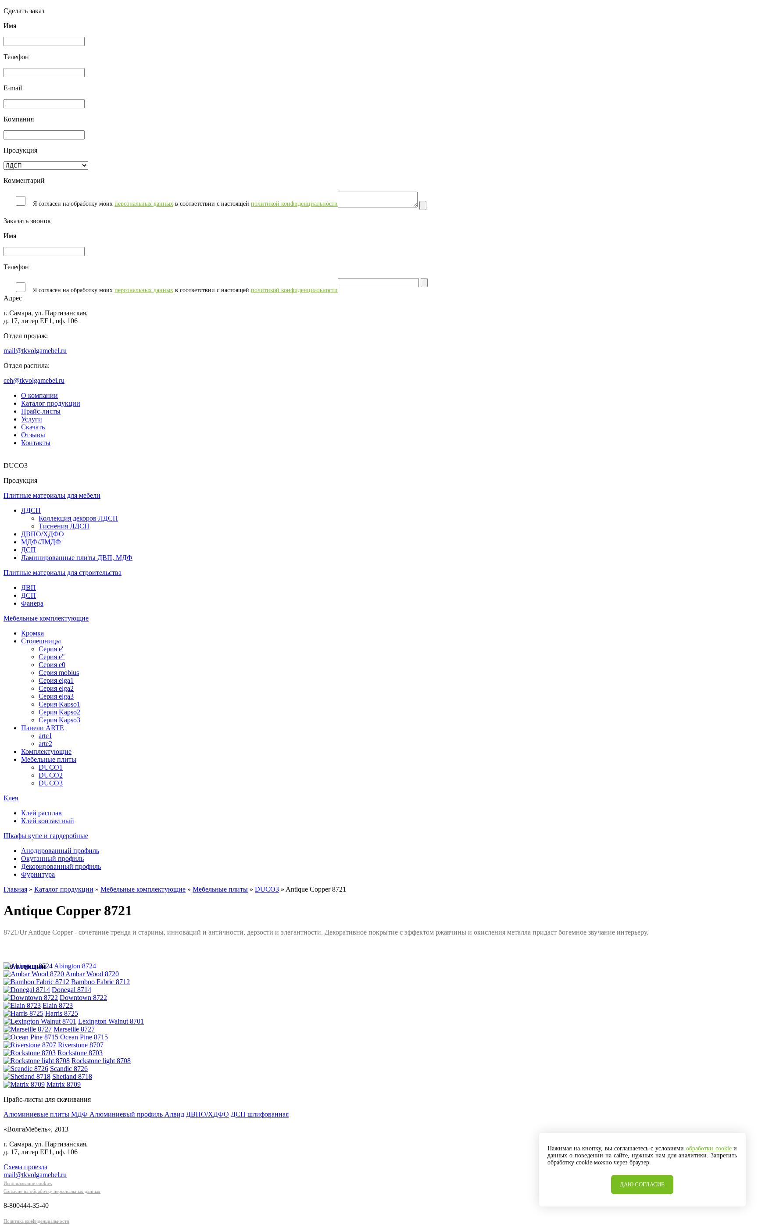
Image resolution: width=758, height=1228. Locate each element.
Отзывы (33, 435)
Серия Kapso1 (59, 704)
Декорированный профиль (61, 866)
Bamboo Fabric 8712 (100, 981)
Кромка (32, 633)
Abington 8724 (75, 966)
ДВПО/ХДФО (42, 534)
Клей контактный (47, 821)
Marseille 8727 (74, 1029)
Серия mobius (59, 672)
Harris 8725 (61, 1013)
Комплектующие (46, 751)
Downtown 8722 (83, 997)
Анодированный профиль (60, 850)
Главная (15, 889)
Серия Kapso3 (59, 720)
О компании (39, 395)
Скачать (33, 427)
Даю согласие (642, 1184)
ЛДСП (31, 510)
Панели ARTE (42, 728)
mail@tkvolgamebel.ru (35, 350)
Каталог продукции (50, 403)
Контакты (35, 442)
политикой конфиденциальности (294, 203)
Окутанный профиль (52, 858)
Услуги (31, 419)
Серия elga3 (56, 696)
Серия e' (51, 649)
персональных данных (143, 203)
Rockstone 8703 (80, 1053)
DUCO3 (51, 783)
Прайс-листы (41, 411)
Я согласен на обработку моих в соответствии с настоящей (185, 203)
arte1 (45, 735)
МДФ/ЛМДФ (41, 542)
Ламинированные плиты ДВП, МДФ (76, 557)
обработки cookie (709, 1148)
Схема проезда (25, 1167)
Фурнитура (38, 874)
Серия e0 (52, 664)
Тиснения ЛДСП (64, 526)
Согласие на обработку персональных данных (52, 1191)
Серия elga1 (56, 680)
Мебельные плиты (48, 759)
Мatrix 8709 (63, 1084)
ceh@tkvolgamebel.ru (34, 380)
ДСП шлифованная (260, 1114)
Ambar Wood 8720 (92, 974)
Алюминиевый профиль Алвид (136, 1114)
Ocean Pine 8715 (84, 1037)
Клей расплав (41, 813)
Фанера (32, 603)
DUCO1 (51, 767)
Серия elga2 (56, 688)
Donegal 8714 (71, 989)
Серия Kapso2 (59, 712)
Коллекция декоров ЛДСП (78, 518)
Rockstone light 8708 (101, 1060)
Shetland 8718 (72, 1076)
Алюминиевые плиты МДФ (46, 1114)
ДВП (28, 587)
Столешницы (41, 641)
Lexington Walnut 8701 (111, 1021)
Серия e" (52, 656)
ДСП (28, 549)
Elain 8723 (58, 1005)
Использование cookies (28, 1183)
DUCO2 (51, 775)
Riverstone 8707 (81, 1045)
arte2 (45, 743)
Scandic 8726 (69, 1068)
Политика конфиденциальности (36, 1221)
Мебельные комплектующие (143, 889)
